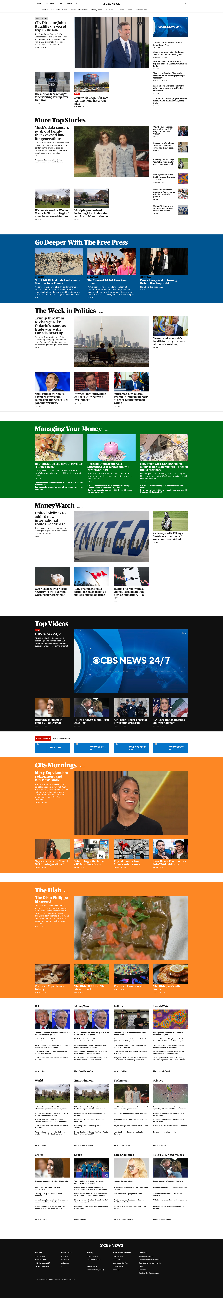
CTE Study (55, 10)
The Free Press (141, 10)
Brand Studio (118, 1266)
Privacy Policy (92, 1256)
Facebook (65, 1260)
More (101, 312)
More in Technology (122, 1145)
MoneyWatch (96, 10)
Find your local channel (61, 738)
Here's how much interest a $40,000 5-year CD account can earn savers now (110, 491)
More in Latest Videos (162, 1219)
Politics (73, 10)
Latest (38, 4)
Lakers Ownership (42, 1266)
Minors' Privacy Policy (95, 1270)
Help (141, 1266)
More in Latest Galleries (123, 1219)
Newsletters (118, 1256)
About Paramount (146, 1256)
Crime (121, 10)
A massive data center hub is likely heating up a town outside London (49, 161)
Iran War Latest (41, 1260)
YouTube (64, 1256)
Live (61, 4)
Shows (70, 4)
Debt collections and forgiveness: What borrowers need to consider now (59, 484)
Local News (50, 4)
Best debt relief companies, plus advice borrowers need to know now (59, 488)
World (64, 10)
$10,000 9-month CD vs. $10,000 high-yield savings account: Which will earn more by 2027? (108, 487)
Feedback (143, 1270)
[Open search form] (186, 4)
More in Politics (120, 1071)
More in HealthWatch (162, 1071)
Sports (129, 10)
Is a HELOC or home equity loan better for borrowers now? (162, 487)
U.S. (37, 10)
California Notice (93, 1260)
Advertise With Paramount (149, 1260)
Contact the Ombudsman (149, 1273)
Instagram (65, 1263)
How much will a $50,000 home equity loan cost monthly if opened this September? (164, 491)
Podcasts (116, 1260)
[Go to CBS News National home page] (111, 4)
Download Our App (120, 1263)
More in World (40, 1145)
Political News (40, 1256)
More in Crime (40, 1219)
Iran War (45, 10)
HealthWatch (83, 10)
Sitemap (116, 1270)
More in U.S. (40, 1071)
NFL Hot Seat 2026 (42, 1263)
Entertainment (110, 10)
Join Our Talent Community (150, 1263)
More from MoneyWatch (84, 1071)
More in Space (80, 1219)
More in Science (159, 1145)
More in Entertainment (83, 1145)
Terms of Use (92, 1266)
